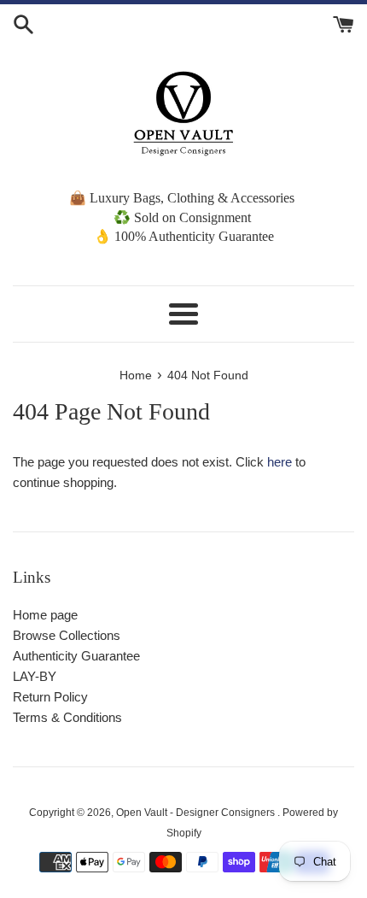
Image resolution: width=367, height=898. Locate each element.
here (279, 462)
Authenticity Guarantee (76, 656)
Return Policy (50, 697)
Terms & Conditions (67, 717)
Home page (45, 614)
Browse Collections (66, 635)
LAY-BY (34, 676)
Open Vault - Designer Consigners (196, 813)
